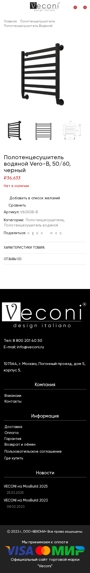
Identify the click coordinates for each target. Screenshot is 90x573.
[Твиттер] (28, 233)
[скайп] (60, 233)
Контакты (13, 401)
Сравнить (17, 205)
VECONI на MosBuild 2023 (26, 500)
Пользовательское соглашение (33, 451)
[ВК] (37, 233)
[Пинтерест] (42, 233)
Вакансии (12, 396)
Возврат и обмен (20, 444)
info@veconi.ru (30, 347)
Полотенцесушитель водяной (28, 26)
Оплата (11, 433)
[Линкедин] (51, 233)
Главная (10, 21)
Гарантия (12, 439)
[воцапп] (56, 233)
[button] (10, 76)
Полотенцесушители (37, 21)
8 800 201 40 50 (27, 340)
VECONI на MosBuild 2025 (26, 486)
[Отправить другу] (46, 233)
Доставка (13, 427)
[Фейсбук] (33, 233)
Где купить (13, 458)
